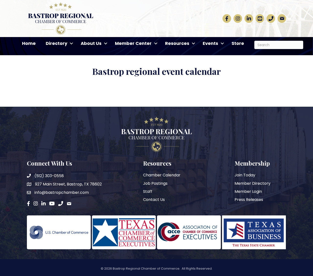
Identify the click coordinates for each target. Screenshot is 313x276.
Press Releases (249, 199)
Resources (177, 43)
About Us (91, 43)
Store (238, 43)
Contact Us (154, 199)
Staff (147, 191)
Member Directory (252, 183)
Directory (56, 43)
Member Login (248, 191)
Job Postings (155, 183)
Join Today (245, 175)
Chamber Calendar (161, 175)
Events (210, 43)
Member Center (133, 43)
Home (29, 43)
